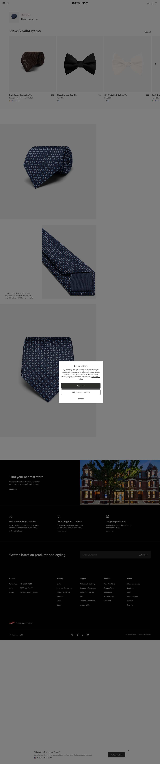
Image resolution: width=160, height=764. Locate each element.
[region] (81, 382)
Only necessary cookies (81, 392)
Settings (81, 398)
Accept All (81, 386)
